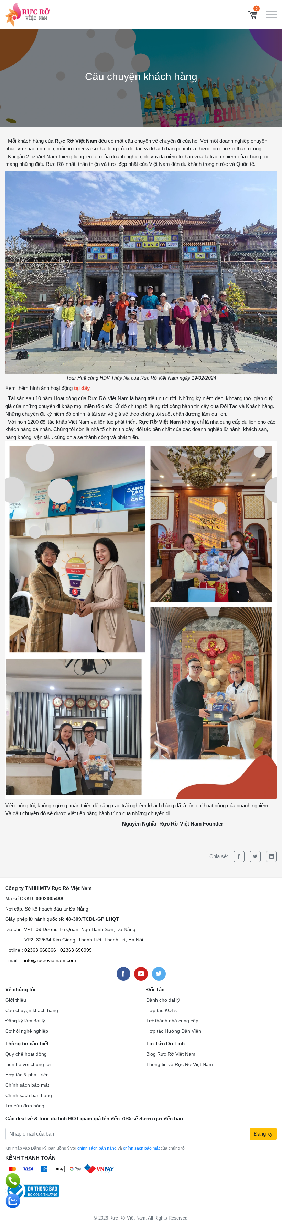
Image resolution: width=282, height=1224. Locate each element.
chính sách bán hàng (97, 1148)
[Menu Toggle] (271, 15)
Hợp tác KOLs (161, 1010)
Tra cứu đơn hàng (24, 1105)
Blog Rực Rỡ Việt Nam (170, 1054)
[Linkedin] (271, 856)
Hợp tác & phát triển (27, 1074)
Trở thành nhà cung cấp (172, 1020)
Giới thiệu (15, 1000)
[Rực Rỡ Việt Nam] (27, 14)
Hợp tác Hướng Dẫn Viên (173, 1031)
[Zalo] (12, 1201)
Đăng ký (263, 1134)
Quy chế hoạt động (26, 1054)
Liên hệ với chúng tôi (28, 1064)
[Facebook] (239, 856)
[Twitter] (255, 856)
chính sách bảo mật (141, 1148)
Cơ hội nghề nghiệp (26, 1031)
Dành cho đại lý (163, 1000)
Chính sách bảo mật (27, 1085)
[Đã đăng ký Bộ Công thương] (32, 1190)
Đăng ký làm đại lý (25, 1020)
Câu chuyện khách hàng (31, 1010)
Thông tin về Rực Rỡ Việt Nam (179, 1064)
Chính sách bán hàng (28, 1095)
